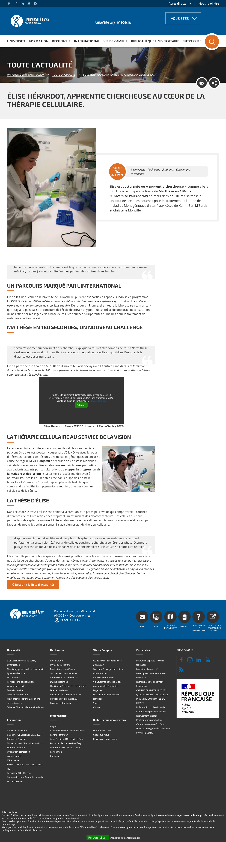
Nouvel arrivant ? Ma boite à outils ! (24, 743)
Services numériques (103, 677)
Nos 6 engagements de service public (25, 669)
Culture (96, 707)
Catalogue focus (101, 734)
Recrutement (13, 677)
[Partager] (214, 83)
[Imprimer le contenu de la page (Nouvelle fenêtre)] (202, 83)
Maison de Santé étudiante (106, 694)
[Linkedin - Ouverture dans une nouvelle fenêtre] (22, 3)
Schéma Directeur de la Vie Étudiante (25, 707)
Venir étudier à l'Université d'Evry (66, 739)
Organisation (13, 664)
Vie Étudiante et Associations (107, 681)
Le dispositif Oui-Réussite (19, 773)
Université (16, 41)
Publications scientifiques (62, 669)
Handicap (98, 698)
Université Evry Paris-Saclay (25, 74)
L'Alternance (13, 760)
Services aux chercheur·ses (63, 673)
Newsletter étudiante (17, 694)
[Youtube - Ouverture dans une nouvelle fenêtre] (29, 3)
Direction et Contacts (60, 703)
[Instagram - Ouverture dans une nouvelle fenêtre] (15, 3)
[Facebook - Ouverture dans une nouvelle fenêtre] (9, 3)
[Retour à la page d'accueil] (29, 20)
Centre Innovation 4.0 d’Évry (150, 724)
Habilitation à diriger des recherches (68, 686)
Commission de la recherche (64, 677)
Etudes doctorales (59, 681)
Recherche (61, 41)
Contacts (54, 756)
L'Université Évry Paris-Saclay (21, 660)
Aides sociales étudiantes (105, 686)
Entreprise (192, 41)
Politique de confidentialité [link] (125, 837)
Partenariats (56, 751)
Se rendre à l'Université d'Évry (65, 747)
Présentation (56, 660)
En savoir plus (98, 400)
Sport (96, 703)
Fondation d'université (147, 669)
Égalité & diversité (16, 673)
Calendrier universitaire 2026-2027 (24, 734)
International (87, 41)
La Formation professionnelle (150, 707)
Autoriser (81, 405)
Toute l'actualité (63, 74)
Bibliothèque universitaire (155, 41)
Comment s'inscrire (16, 739)
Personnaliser (97, 838)
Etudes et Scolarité (16, 747)
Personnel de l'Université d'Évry (65, 743)
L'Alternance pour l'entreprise (151, 711)
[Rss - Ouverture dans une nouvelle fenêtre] (35, 3)
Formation (39, 41)
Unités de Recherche (60, 664)
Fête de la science (59, 690)
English (53, 726)
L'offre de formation (17, 730)
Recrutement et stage (146, 715)
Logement (98, 690)
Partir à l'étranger (59, 734)
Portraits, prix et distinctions (20, 681)
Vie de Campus (115, 41)
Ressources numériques (105, 739)
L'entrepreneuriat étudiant (149, 720)
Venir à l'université (16, 686)
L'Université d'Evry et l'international (67, 730)
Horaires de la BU (102, 730)
